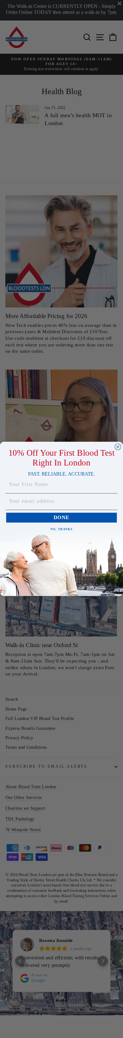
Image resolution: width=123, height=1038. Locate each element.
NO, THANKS (61, 529)
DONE (61, 517)
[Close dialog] (118, 447)
